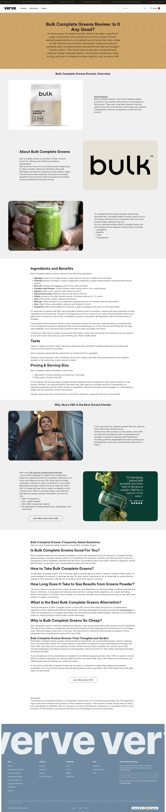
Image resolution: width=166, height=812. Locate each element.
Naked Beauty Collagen (15, 776)
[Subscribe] (156, 776)
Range (43, 8)
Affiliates (68, 773)
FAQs (94, 773)
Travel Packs (11, 787)
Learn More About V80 (83, 680)
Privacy (73, 808)
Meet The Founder (45, 776)
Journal (68, 769)
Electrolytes (34, 8)
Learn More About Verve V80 (45, 518)
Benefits (42, 766)
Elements (11, 790)
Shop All (10, 766)
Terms (80, 808)
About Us (42, 773)
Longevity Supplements (15, 783)
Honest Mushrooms (14, 773)
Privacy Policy (126, 783)
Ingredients (42, 769)
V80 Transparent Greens (15, 769)
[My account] (145, 8)
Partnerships (70, 776)
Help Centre (97, 766)
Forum (68, 766)
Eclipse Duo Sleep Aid (14, 780)
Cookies (86, 808)
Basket (156, 8)
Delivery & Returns (98, 769)
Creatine (23, 8)
